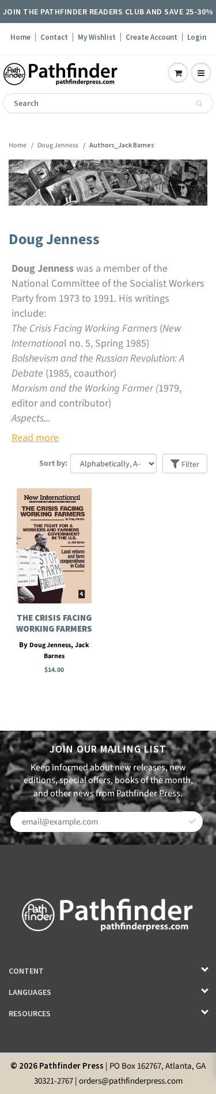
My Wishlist (97, 37)
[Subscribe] (192, 821)
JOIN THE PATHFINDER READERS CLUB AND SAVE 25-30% (108, 11)
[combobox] (108, 103)
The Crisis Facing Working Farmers (54, 623)
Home (20, 37)
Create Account (151, 37)
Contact (54, 37)
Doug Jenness (57, 145)
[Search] (199, 103)
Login (196, 37)
